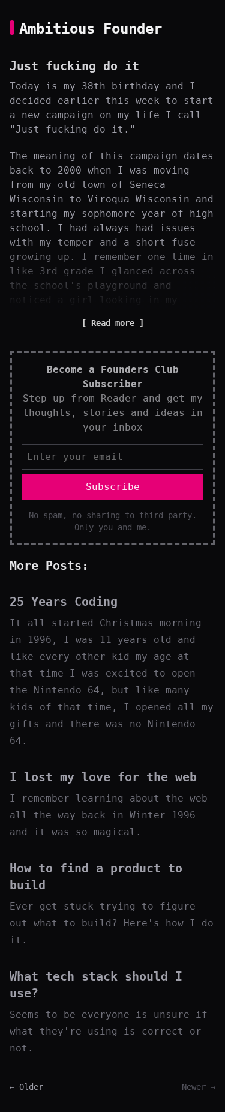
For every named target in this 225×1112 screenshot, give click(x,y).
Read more (112, 323)
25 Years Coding (64, 601)
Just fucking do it (74, 66)
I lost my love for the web (103, 777)
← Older (26, 1087)
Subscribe (113, 486)
